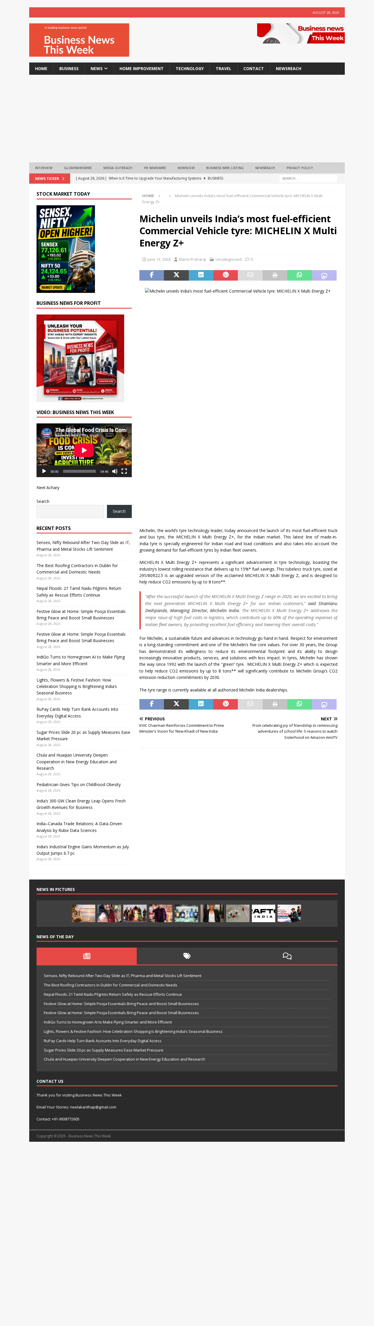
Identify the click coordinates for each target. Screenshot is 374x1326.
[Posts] (87, 956)
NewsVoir (186, 168)
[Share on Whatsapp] (299, 275)
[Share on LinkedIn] (201, 275)
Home (41, 68)
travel (223, 68)
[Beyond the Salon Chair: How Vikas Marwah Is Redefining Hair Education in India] (160, 913)
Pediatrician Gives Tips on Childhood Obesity (79, 784)
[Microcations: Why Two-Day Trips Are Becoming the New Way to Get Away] (83, 913)
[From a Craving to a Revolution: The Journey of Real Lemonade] (212, 913)
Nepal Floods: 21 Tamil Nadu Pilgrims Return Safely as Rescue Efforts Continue (113, 994)
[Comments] (287, 956)
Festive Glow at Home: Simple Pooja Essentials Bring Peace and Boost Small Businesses (121, 1003)
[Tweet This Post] (176, 275)
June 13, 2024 (159, 259)
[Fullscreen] (124, 471)
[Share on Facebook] (151, 275)
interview (43, 168)
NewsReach (288, 68)
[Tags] (187, 956)
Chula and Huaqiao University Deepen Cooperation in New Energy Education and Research (77, 761)
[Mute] (115, 471)
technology (190, 68)
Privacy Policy (300, 168)
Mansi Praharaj (192, 259)
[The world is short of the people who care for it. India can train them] (186, 913)
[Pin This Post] (225, 275)
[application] (84, 450)
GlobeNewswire (78, 168)
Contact (253, 68)
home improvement (142, 68)
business (69, 68)
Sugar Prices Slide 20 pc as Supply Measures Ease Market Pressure (103, 1050)
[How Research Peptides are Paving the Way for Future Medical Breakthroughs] (238, 913)
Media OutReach (117, 168)
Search (43, 501)
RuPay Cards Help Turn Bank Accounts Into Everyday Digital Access (103, 1040)
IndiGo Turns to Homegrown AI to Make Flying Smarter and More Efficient (108, 1022)
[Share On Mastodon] (324, 275)
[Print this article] (275, 275)
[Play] (44, 471)
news (97, 68)
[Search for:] (308, 178)
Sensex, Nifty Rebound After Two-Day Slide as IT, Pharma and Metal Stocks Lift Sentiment (122, 975)
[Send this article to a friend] (250, 275)
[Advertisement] (187, 118)
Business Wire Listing (225, 168)
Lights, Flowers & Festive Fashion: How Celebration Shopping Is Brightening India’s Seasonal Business (77, 686)
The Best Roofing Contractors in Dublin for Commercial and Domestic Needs (110, 985)
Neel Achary (48, 487)
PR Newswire (155, 168)
